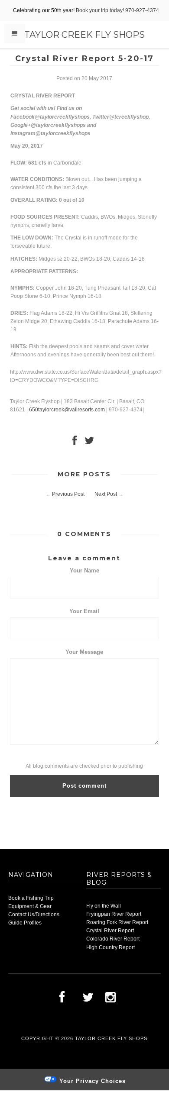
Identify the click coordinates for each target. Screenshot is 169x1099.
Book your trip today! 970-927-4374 (117, 10)
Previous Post (68, 494)
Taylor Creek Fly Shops (84, 34)
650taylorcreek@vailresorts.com (67, 410)
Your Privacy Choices (91, 1081)
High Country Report (110, 947)
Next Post (105, 494)
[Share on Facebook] (74, 443)
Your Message (84, 652)
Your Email (84, 611)
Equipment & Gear (30, 906)
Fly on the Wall (103, 906)
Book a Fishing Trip (31, 898)
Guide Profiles (25, 923)
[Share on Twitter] (89, 443)
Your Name (84, 570)
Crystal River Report (110, 931)
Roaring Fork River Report (117, 922)
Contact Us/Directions (33, 915)
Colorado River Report (113, 939)
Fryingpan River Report (113, 914)
